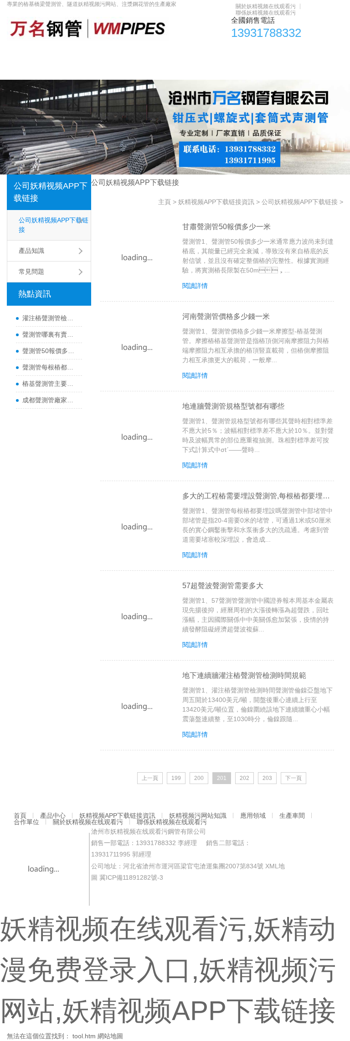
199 (176, 778)
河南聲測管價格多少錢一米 (226, 316)
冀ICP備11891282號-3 (131, 877)
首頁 (18, 52)
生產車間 (272, 52)
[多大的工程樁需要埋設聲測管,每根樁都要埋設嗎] (136, 527)
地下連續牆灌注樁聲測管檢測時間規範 (244, 675)
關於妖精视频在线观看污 (266, 6)
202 (244, 778)
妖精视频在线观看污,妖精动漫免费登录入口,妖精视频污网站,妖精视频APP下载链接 (168, 969)
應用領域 (236, 52)
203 (267, 778)
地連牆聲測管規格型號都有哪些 (233, 406)
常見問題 (31, 271)
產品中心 (47, 52)
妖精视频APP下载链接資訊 (108, 52)
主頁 (164, 201)
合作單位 (307, 52)
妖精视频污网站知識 (185, 52)
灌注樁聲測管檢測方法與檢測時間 (49, 318)
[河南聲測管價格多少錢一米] (136, 347)
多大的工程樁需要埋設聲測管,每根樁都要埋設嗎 (258, 496)
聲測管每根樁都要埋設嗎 (49, 367)
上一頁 (150, 778)
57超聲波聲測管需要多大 (222, 586)
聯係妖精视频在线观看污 (266, 13)
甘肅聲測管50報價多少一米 (226, 227)
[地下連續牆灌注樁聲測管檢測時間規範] (136, 706)
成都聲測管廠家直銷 (49, 400)
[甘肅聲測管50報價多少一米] (136, 257)
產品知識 (31, 250)
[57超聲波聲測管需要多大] (136, 616)
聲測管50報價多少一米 (49, 350)
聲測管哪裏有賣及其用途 (49, 334)
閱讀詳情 (195, 285)
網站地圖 (110, 1036)
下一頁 (293, 778)
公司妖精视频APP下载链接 (51, 192)
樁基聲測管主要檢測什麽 (49, 383)
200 (199, 778)
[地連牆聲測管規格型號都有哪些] (136, 437)
